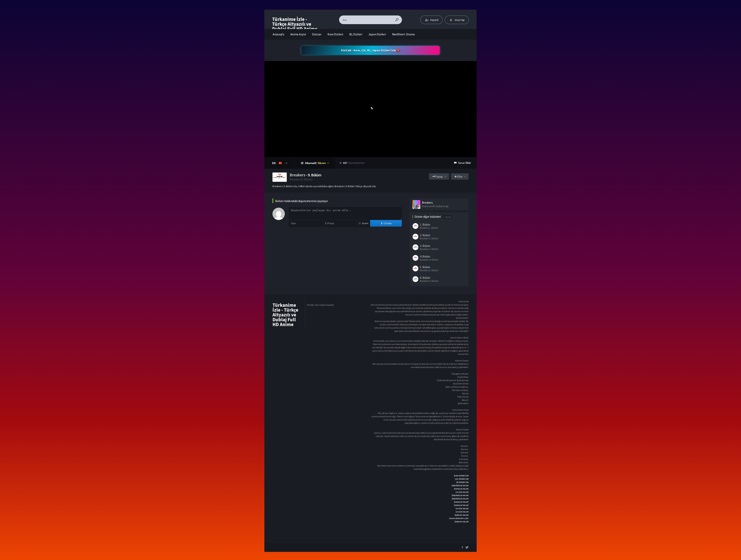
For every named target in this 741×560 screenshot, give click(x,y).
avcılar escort (462, 491)
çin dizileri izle (462, 478)
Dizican (316, 34)
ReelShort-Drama (403, 34)
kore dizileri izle (461, 475)
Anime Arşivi (298, 34)
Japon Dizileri (377, 34)
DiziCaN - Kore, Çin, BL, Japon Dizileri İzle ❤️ (370, 50)
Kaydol (434, 20)
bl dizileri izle (463, 482)
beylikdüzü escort (460, 485)
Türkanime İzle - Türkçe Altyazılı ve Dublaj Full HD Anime (294, 24)
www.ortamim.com (459, 518)
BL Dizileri (355, 34)
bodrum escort (462, 514)
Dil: (274, 163)
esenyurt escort (461, 488)
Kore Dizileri (335, 34)
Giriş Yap (459, 20)
